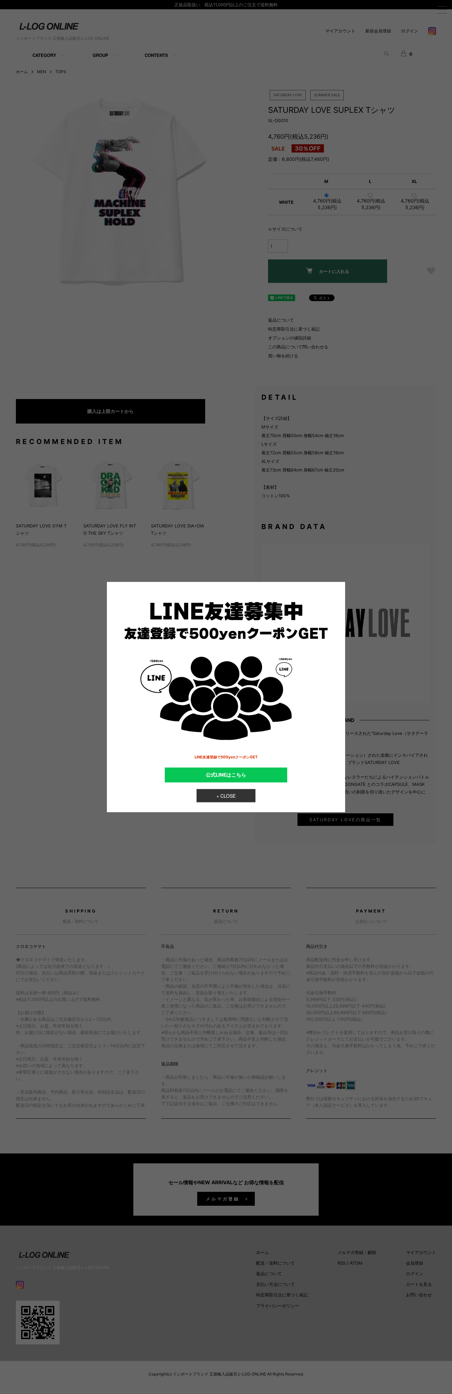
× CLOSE (226, 795)
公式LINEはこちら (226, 775)
